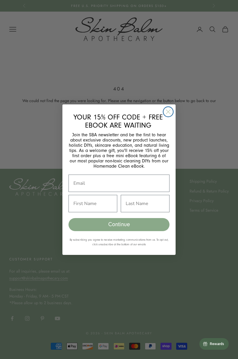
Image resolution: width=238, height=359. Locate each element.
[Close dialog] (168, 112)
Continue (119, 224)
